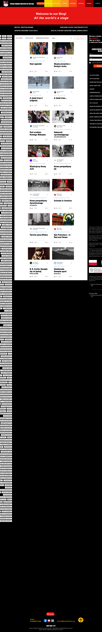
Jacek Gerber (6, 212)
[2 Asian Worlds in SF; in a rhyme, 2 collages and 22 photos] (63, 219)
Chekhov (8, 117)
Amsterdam (7, 57)
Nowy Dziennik (6, 372)
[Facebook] (45, 620)
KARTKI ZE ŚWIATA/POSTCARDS (37, 61)
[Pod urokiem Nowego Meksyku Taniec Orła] (39, 117)
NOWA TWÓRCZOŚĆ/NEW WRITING (63, 129)
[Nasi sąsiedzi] (39, 48)
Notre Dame (7, 368)
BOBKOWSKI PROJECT (42, 38)
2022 (9, 36)
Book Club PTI (6, 100)
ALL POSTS (19, 38)
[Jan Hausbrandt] (63, 151)
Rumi (9, 437)
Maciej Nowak (6, 315)
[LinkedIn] (52, 620)
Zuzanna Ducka (6, 516)
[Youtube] (48, 620)
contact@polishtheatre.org (66, 621)
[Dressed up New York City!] (39, 151)
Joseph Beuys (6, 248)
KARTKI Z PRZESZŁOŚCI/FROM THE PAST (63, 163)
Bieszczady (7, 98)
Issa (9, 205)
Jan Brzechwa (6, 227)
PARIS (9, 377)
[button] (71, 38)
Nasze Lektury (6, 356)
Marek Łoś (7, 325)
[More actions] (48, 58)
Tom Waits (7, 480)
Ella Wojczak (6, 148)
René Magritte (6, 423)
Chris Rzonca (6, 119)
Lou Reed (8, 310)
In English (7, 203)
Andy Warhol (6, 71)
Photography (6, 403)
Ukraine (8, 487)
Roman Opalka (6, 435)
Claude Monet (6, 122)
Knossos (8, 284)
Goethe (8, 186)
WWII (9, 499)
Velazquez (7, 494)
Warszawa (7, 501)
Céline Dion (7, 136)
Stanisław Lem (6, 451)
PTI (10, 382)
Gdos (9, 181)
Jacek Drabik (6, 208)
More (53, 38)
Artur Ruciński (6, 83)
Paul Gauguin (6, 387)
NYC (10, 353)
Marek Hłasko (6, 317)
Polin (9, 411)
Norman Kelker (6, 365)
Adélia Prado (6, 45)
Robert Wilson (6, 427)
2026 (9, 38)
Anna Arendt (7, 76)
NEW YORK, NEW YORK (59, 61)
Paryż (9, 384)
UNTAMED (8, 485)
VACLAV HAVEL (6, 492)
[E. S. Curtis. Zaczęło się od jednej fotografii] (39, 253)
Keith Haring (7, 282)
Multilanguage (6, 346)
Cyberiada (7, 126)
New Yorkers (7, 360)
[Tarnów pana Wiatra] (39, 219)
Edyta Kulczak (6, 143)
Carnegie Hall (6, 112)
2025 (4, 38)
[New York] (63, 48)
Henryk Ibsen (6, 200)
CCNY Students (6, 107)
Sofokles (8, 446)
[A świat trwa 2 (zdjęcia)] (39, 82)
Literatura (7, 308)
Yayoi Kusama (6, 511)
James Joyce (7, 224)
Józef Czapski (6, 260)
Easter (8, 141)
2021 (4, 36)
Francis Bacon (6, 174)
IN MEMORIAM (33, 266)
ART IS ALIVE (29, 38)
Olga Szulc (7, 375)
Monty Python (6, 341)
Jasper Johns (6, 236)
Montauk (8, 339)
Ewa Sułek (7, 160)
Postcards (7, 415)
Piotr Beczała (6, 406)
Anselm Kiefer (6, 79)
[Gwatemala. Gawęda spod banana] (63, 253)
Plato (9, 408)
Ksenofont (7, 296)
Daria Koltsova (6, 138)
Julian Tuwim (6, 255)
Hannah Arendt (6, 196)
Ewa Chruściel (6, 157)
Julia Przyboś (6, 253)
